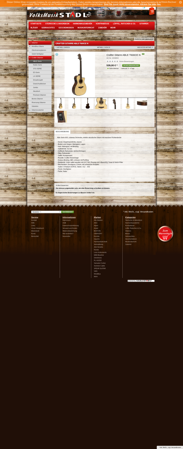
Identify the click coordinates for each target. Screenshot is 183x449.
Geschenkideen (66, 28)
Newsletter (36, 212)
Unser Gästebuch (37, 228)
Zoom (57, 54)
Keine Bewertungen (126, 61)
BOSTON (97, 231)
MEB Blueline (99, 255)
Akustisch (36, 91)
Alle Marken (98, 220)
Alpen (96, 226)
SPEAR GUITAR (100, 268)
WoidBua (97, 274)
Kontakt (34, 220)
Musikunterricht (86, 28)
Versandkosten (176, 447)
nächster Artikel (144, 47)
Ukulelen (35, 106)
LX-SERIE (36, 76)
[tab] (62, 132)
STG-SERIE (37, 69)
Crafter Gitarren (51, 38)
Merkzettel (35, 236)
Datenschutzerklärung (71, 226)
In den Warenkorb (131, 65)
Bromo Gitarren (37, 99)
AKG (95, 223)
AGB (64, 223)
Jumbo (35, 87)
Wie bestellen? (68, 234)
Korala (96, 250)
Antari (96, 228)
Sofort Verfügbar (38, 54)
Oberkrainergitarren (39, 50)
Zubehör (102, 28)
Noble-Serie (37, 65)
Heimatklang (98, 244)
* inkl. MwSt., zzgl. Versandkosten (138, 212)
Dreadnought (38, 80)
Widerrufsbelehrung (70, 231)
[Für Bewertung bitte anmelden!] (108, 61)
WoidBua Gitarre (38, 46)
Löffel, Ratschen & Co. (124, 24)
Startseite (36, 24)
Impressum (67, 220)
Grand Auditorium (39, 84)
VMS (95, 271)
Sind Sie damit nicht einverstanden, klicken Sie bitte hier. (132, 4)
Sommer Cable (99, 266)
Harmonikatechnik (100, 242)
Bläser (34, 28)
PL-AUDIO (98, 260)
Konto (33, 234)
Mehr (112, 28)
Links (33, 226)
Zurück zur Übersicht (144, 39)
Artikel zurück (63, 47)
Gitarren (143, 24)
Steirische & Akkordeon (57, 24)
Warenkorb (35, 231)
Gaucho (97, 239)
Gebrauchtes (48, 28)
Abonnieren (67, 212)
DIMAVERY (98, 234)
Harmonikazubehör (82, 24)
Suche (130, 8)
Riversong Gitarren (39, 102)
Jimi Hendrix (98, 247)
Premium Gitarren (39, 95)
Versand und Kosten (70, 228)
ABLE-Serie (62, 38)
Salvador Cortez (100, 263)
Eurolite (97, 236)
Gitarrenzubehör (38, 110)
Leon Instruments (100, 252)
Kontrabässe (102, 24)
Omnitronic (98, 258)
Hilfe (33, 223)
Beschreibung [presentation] (62, 132)
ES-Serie (36, 72)
